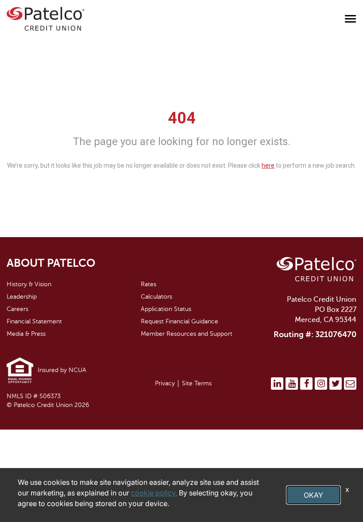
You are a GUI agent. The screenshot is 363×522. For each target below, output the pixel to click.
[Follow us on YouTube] (292, 383)
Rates (148, 284)
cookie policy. (154, 492)
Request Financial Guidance (179, 321)
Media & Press (26, 333)
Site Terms (197, 383)
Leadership (22, 296)
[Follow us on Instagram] (321, 383)
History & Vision (29, 284)
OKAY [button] (313, 495)
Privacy (165, 383)
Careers (17, 309)
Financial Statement (34, 321)
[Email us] (350, 383)
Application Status (166, 309)
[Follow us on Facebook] (306, 383)
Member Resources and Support (186, 333)
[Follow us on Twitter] (335, 383)
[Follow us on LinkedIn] (277, 383)
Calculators (156, 296)
